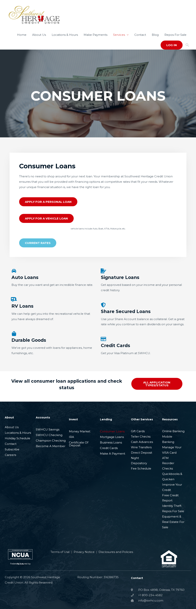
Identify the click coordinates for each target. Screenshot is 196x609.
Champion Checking (51, 440)
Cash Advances (142, 442)
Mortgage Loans (112, 437)
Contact (140, 35)
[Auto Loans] (13, 270)
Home (21, 35)
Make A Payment (112, 453)
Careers (10, 455)
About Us (39, 35)
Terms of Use (60, 552)
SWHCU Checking (49, 435)
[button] (187, 45)
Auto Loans (24, 277)
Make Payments (95, 35)
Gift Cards (138, 431)
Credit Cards (115, 345)
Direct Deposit (141, 452)
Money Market (79, 431)
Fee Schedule (141, 468)
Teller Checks (140, 436)
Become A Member (50, 446)
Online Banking (173, 431)
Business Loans (111, 442)
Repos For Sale (175, 35)
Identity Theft (171, 506)
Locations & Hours (65, 35)
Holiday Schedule (17, 438)
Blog (155, 35)
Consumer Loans (112, 431)
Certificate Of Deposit (78, 444)
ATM (165, 458)
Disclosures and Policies (116, 552)
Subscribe (12, 449)
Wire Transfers (141, 447)
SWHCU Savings (47, 429)
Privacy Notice (84, 552)
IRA (71, 437)
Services (119, 35)
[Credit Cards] (103, 339)
